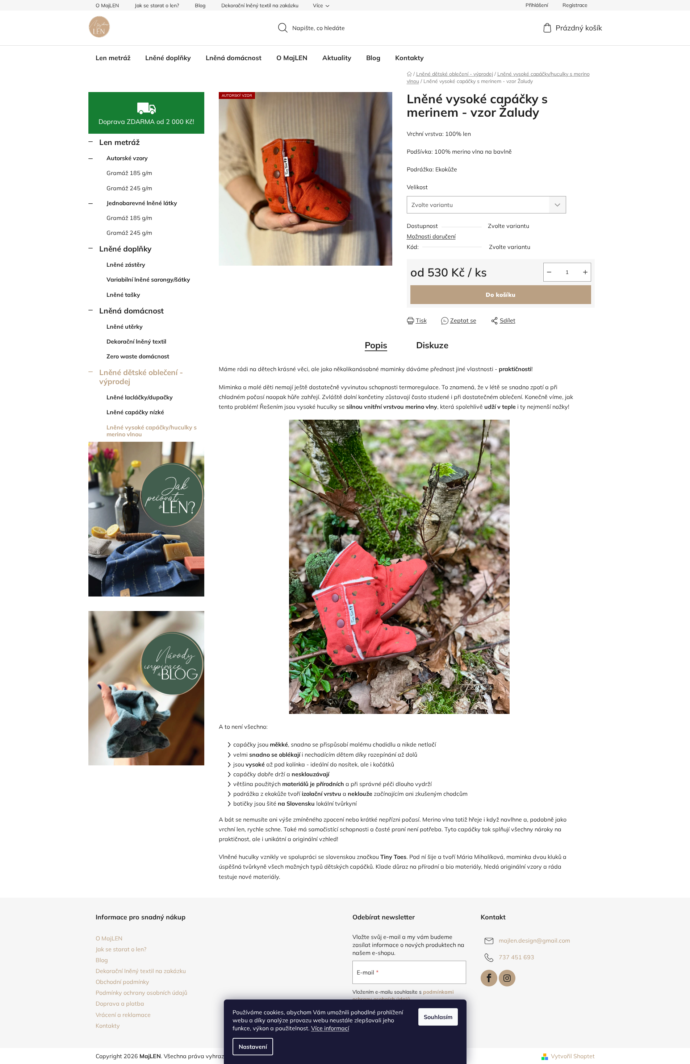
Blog (200, 5)
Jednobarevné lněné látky (141, 203)
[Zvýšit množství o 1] (585, 272)
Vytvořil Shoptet (573, 1056)
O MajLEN (107, 5)
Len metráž (119, 142)
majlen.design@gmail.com (534, 940)
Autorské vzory (127, 158)
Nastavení (253, 1046)
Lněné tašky (123, 294)
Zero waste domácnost (137, 356)
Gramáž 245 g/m (129, 188)
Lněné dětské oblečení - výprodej (141, 376)
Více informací (330, 1028)
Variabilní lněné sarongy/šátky (148, 279)
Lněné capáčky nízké (135, 412)
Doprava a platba (120, 1003)
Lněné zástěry (125, 264)
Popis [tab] (376, 345)
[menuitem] (113, 58)
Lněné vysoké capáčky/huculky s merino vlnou (151, 431)
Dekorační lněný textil (136, 341)
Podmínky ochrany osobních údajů (141, 992)
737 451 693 (516, 957)
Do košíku (500, 294)
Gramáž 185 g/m (129, 172)
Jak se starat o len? (157, 5)
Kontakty (108, 1025)
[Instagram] (507, 978)
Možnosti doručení (431, 236)
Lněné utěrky (124, 326)
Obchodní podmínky (122, 981)
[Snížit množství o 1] (549, 272)
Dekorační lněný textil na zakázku (259, 5)
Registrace (575, 5)
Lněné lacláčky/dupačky (139, 397)
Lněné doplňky (125, 248)
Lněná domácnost (131, 310)
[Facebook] (489, 978)
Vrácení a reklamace (123, 1014)
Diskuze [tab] (432, 345)
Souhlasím (438, 1017)
